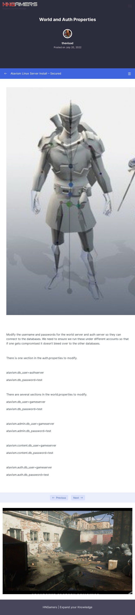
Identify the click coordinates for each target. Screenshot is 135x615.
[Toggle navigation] (130, 6)
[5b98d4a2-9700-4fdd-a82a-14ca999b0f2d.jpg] (67, 550)
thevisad (67, 43)
